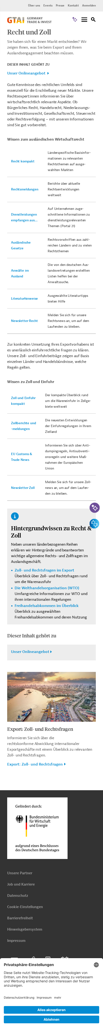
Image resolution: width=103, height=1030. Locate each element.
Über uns (34, 5)
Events (47, 5)
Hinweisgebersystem (24, 929)
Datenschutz (17, 895)
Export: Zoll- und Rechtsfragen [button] (35, 764)
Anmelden (89, 5)
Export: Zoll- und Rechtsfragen (40, 729)
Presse (60, 5)
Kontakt (73, 5)
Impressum (16, 940)
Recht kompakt (22, 161)
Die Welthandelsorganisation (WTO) (47, 588)
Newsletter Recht (24, 321)
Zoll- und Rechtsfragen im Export (44, 570)
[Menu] (84, 20)
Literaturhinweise (24, 299)
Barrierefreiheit (20, 918)
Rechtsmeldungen (24, 189)
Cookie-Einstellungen (25, 907)
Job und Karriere (21, 884)
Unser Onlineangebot (26, 73)
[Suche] (93, 20)
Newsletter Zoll (23, 488)
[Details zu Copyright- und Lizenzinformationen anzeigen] (91, 719)
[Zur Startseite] (29, 22)
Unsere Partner (19, 873)
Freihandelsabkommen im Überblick (47, 605)
